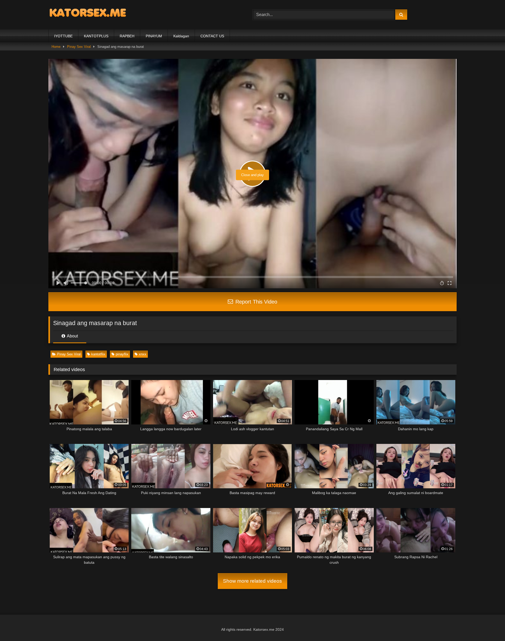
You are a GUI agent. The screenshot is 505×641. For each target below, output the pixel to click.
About (72, 336)
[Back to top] (488, 625)
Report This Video (255, 302)
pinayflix (122, 354)
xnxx (142, 354)
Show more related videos (252, 581)
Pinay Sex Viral (69, 354)
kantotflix (98, 354)
